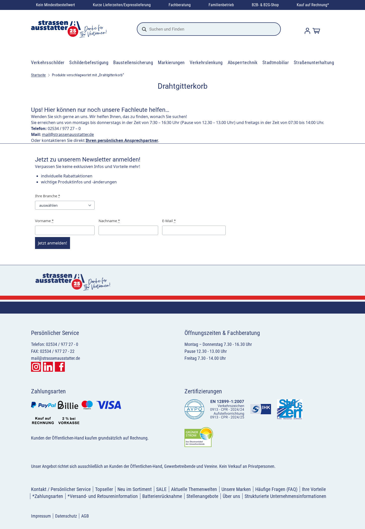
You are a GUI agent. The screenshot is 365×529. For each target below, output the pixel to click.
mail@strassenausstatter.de (68, 134)
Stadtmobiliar (275, 62)
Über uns (231, 496)
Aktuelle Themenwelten (194, 489)
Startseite (38, 75)
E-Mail (169, 220)
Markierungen (171, 62)
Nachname (109, 220)
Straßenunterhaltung (314, 62)
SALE (161, 489)
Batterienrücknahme (162, 496)
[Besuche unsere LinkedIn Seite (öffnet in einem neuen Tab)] (48, 367)
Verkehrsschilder (48, 62)
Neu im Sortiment (134, 489)
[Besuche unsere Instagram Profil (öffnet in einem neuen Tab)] (36, 367)
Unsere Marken (236, 489)
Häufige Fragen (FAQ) (276, 489)
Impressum (41, 516)
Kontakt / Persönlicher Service (61, 489)
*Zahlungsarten (47, 496)
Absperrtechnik (243, 62)
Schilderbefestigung (88, 62)
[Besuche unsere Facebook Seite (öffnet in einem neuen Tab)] (60, 367)
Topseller (104, 489)
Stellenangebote (202, 496)
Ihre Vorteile (314, 489)
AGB (85, 516)
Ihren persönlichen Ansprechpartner (122, 140)
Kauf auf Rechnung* (313, 4)
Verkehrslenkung (206, 62)
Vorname (44, 220)
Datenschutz (66, 516)
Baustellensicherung (133, 62)
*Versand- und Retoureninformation (103, 496)
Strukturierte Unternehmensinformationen (285, 496)
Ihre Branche (47, 195)
